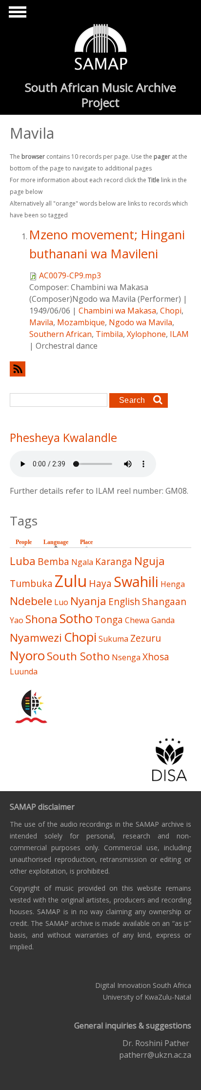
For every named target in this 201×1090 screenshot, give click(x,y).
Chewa (137, 620)
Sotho (76, 618)
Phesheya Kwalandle (63, 437)
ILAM (179, 334)
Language (58, 542)
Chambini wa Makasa (117, 310)
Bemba (53, 561)
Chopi (170, 310)
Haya (100, 583)
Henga (173, 584)
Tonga (109, 619)
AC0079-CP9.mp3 (70, 275)
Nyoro (27, 655)
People (24, 542)
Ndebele (31, 600)
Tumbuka (31, 583)
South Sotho (78, 656)
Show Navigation (16, 14)
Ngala (82, 562)
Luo (61, 602)
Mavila (41, 322)
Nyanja (88, 600)
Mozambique (81, 322)
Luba (23, 560)
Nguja (149, 560)
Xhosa (155, 656)
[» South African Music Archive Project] (101, 48)
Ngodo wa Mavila (140, 322)
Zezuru (145, 638)
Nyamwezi (36, 637)
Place (86, 542)
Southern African (60, 334)
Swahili (136, 581)
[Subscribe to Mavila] (100, 369)
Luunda (24, 671)
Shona (41, 619)
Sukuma (113, 638)
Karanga (113, 561)
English (124, 601)
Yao (16, 620)
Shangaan (164, 601)
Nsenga (126, 657)
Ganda (163, 620)
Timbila (109, 334)
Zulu (71, 580)
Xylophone (146, 334)
